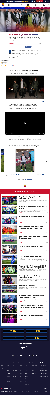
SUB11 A (48, 7)
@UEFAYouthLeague (5, 62)
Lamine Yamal (21, 366)
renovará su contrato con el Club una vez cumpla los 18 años (28, 146)
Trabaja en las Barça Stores (34, 372)
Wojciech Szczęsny (2, 366)
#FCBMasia (10, 65)
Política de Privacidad (26, 391)
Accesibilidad (34, 391)
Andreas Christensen (8, 372)
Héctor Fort (8, 379)
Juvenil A (18, 7)
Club (31, 4)
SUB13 (40, 7)
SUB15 (32, 7)
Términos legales (20, 391)
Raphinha (21, 368)
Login (33, 1)
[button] (3, 87)
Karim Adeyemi (21, 377)
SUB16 (28, 7)
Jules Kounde (8, 376)
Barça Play (21, 5)
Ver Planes (40, 1)
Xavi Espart (8, 370)
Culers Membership (27, 366)
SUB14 (36, 7)
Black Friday (26, 382)
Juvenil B (23, 7)
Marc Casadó (15, 370)
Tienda (14, 4)
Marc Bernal (14, 376)
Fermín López (15, 368)
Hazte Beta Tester (26, 380)
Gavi (13, 365)
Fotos (14, 7)
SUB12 (44, 7)
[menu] (48, 1)
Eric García (8, 378)
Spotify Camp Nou (34, 365)
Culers (17, 4)
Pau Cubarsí (8, 368)
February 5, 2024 (14, 66)
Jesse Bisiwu (21, 380)
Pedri (14, 367)
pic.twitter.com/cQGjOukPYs (18, 65)
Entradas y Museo (26, 371)
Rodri (14, 378)
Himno (33, 370)
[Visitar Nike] (25, 347)
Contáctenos (39, 391)
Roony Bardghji (21, 371)
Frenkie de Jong (14, 372)
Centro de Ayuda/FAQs (27, 377)
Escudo (33, 368)
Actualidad (9, 7)
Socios (39, 4)
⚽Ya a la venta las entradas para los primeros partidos (17, 1)
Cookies (31, 391)
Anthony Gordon (21, 374)
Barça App (26, 373)
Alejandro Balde (8, 366)
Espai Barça (35, 5)
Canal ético (33, 367)
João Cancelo (8, 381)
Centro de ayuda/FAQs (44, 391)
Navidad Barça (27, 384)
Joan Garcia (2, 368)
